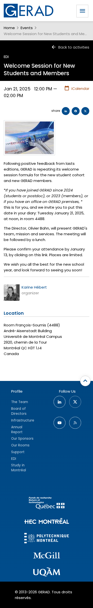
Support (18, 452)
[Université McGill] (46, 556)
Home (9, 27)
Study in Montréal (18, 468)
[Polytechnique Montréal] (46, 538)
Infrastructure (22, 420)
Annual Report (17, 429)
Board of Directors (19, 411)
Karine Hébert (34, 287)
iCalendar (80, 88)
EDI (6, 56)
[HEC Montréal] (46, 521)
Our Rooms (20, 445)
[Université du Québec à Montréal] (46, 573)
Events (27, 27)
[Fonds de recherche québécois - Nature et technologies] (46, 503)
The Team (19, 402)
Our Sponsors (22, 438)
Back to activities (73, 47)
